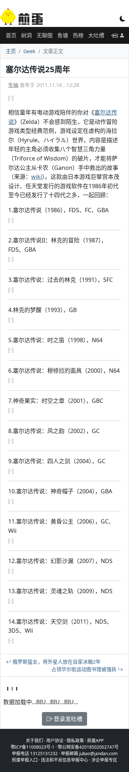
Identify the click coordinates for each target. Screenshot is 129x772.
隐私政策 (75, 741)
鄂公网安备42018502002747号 (88, 747)
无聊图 (45, 35)
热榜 (78, 35)
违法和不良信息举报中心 (64, 760)
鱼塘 (62, 35)
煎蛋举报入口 (25, 760)
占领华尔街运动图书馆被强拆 (84, 669)
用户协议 (54, 741)
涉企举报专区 (104, 760)
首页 (11, 35)
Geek (29, 51)
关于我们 (34, 741)
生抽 (13, 85)
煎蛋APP (95, 741)
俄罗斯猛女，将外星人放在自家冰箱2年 (56, 661)
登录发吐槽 (67, 719)
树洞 (26, 35)
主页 (11, 51)
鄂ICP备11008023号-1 (32, 747)
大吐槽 (96, 35)
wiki (36, 177)
